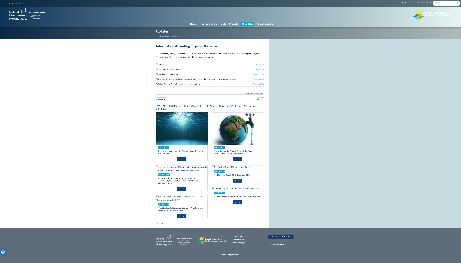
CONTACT (420, 2)
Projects (233, 23)
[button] (3, 252)
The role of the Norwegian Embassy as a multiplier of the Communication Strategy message (197, 79)
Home (193, 23)
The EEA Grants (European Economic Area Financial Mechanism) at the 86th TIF (180, 209)
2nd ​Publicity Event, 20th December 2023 (232, 175)
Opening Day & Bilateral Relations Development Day (237, 196)
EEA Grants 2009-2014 (281, 236)
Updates (162, 31)
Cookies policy (238, 239)
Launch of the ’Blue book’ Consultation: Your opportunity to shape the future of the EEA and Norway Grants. (179, 180)
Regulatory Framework (168, 74)
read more (181, 159)
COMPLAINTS (408, 2)
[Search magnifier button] (457, 3)
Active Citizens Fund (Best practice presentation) (179, 84)
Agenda (161, 64)
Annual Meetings (265, 23)
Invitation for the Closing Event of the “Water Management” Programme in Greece (234, 152)
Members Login (238, 243)
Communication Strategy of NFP (172, 69)
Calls (223, 23)
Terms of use (237, 236)
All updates (247, 23)
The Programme (208, 23)
